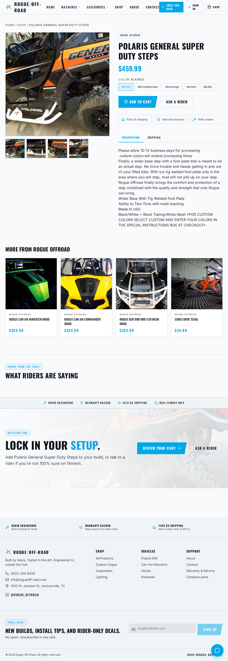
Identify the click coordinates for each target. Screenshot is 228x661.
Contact (152, 7)
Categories (96, 7)
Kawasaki (148, 577)
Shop (119, 7)
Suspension (104, 571)
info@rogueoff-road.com (29, 579)
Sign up (210, 629)
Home (50, 7)
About (135, 7)
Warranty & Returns (200, 571)
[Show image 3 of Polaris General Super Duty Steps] (57, 148)
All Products (104, 558)
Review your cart (159, 448)
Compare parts (197, 577)
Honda (146, 571)
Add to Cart (141, 101)
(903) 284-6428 (23, 573)
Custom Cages (106, 564)
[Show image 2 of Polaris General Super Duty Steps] (36, 148)
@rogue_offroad (25, 595)
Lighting (102, 577)
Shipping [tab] (154, 137)
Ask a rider (176, 101)
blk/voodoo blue (148, 86)
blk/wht (191, 86)
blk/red (125, 86)
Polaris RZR (149, 558)
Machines (69, 7)
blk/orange (172, 86)
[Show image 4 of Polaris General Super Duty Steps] (78, 148)
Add (50, 305)
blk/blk (208, 86)
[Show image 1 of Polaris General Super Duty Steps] (15, 148)
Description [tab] (131, 137)
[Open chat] (217, 650)
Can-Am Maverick (154, 564)
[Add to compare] (51, 263)
